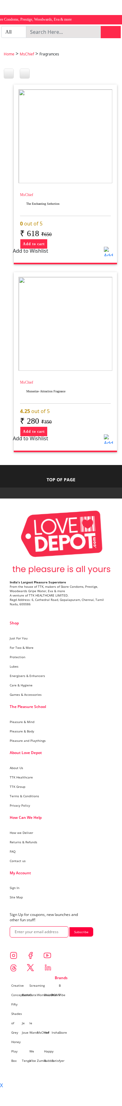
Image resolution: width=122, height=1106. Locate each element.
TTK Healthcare (21, 777)
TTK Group (17, 786)
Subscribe (81, 932)
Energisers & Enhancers (27, 676)
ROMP (56, 995)
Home (9, 54)
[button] (108, 251)
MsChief (27, 54)
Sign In (14, 888)
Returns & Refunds (23, 842)
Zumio (41, 1060)
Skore (63, 1032)
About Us (16, 768)
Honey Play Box (16, 1051)
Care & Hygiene (21, 685)
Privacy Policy (20, 805)
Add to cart (34, 244)
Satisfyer (58, 1060)
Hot (46, 1032)
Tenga (26, 1060)
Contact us (18, 861)
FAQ (13, 851)
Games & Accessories (26, 694)
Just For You (19, 638)
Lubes (14, 666)
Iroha (55, 1032)
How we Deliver (21, 832)
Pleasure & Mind (22, 722)
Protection (17, 657)
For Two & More (21, 647)
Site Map (16, 897)
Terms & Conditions (24, 796)
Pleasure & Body (22, 731)
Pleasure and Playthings (28, 740)
